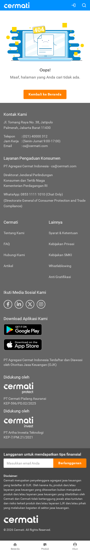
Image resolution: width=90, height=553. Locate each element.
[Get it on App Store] (45, 344)
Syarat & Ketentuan (63, 233)
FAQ (7, 244)
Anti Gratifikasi (60, 277)
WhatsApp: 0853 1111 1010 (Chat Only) (33, 194)
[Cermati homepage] (21, 519)
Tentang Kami (14, 233)
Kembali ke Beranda (45, 94)
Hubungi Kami (14, 255)
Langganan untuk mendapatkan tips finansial (42, 454)
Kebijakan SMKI (60, 255)
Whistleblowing (60, 266)
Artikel (8, 266)
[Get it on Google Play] (45, 329)
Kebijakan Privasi (61, 244)
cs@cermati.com (35, 146)
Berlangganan (69, 463)
